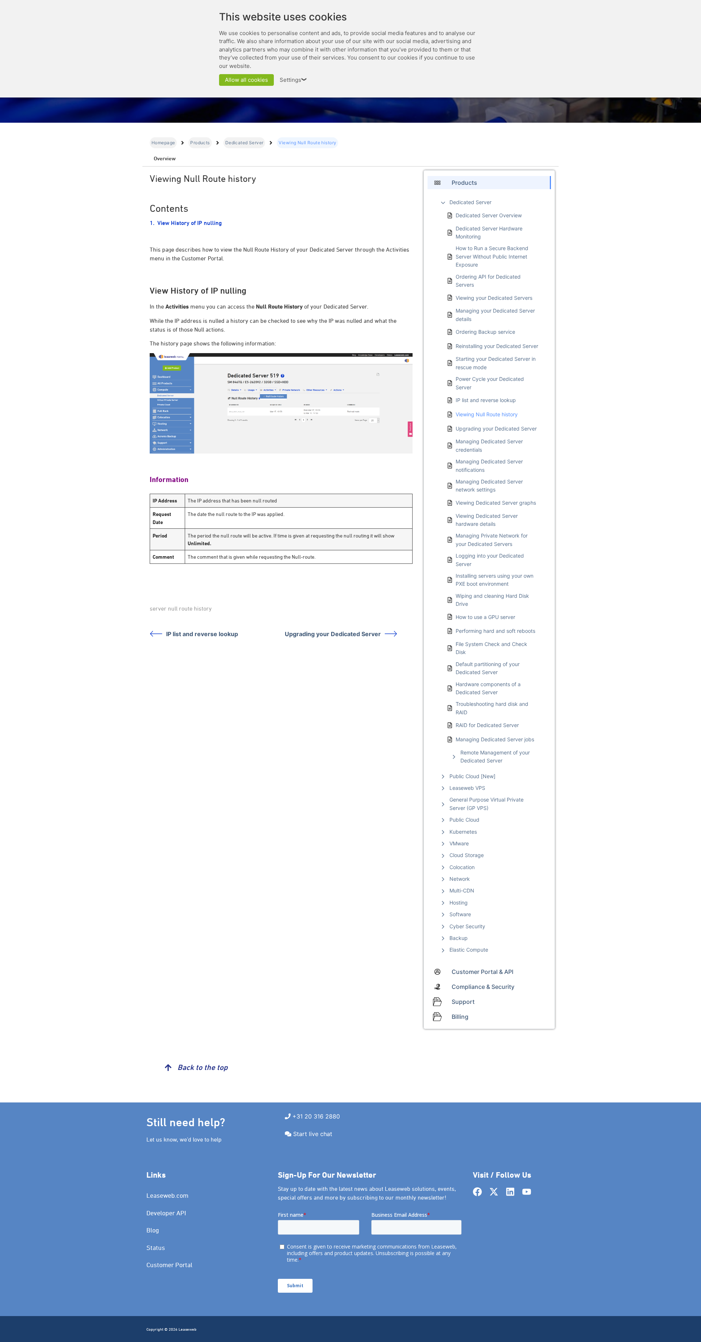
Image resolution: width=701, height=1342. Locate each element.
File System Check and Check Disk (491, 648)
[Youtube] (526, 1191)
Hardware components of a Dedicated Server (488, 688)
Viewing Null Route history (487, 414)
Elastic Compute (468, 950)
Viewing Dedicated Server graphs (496, 503)
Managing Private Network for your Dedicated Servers (492, 539)
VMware (459, 843)
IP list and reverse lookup (202, 634)
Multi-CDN (461, 890)
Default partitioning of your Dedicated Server (488, 668)
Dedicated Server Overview (489, 215)
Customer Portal (169, 1265)
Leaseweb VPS (467, 788)
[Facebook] (477, 1191)
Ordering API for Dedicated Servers (488, 281)
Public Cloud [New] (472, 776)
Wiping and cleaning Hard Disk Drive (492, 600)
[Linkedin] (510, 1191)
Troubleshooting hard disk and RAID (492, 708)
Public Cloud (464, 820)
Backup (458, 938)
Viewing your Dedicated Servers (494, 298)
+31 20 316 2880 (316, 1116)
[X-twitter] (493, 1191)
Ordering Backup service (485, 332)
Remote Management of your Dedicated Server (495, 756)
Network (459, 879)
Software (460, 914)
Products (200, 142)
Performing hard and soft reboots (495, 631)
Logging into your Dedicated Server (490, 560)
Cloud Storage (466, 855)
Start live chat (312, 1134)
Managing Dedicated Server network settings (489, 485)
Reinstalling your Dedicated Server (497, 346)
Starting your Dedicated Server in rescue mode (496, 363)
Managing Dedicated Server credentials (489, 445)
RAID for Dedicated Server (487, 725)
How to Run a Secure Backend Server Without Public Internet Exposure (492, 256)
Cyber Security (467, 926)
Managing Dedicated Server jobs (495, 739)
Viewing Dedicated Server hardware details (487, 520)
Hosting (458, 902)
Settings (293, 79)
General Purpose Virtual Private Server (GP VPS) (486, 803)
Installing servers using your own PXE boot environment (494, 580)
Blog (152, 1230)
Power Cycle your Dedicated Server (490, 383)
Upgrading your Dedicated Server (333, 634)
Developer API (166, 1213)
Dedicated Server (244, 142)
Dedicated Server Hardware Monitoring (489, 232)
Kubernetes (463, 832)
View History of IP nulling (189, 222)
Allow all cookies (246, 79)
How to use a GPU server (485, 617)
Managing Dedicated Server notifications (489, 465)
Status (155, 1247)
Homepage (163, 142)
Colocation (462, 867)
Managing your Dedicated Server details (495, 314)
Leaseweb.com (167, 1195)
